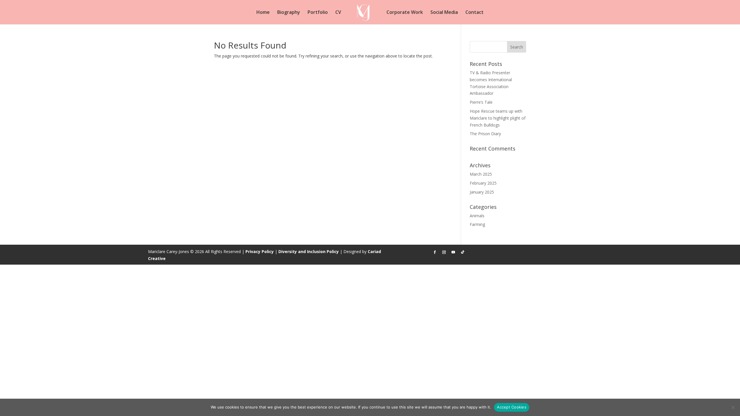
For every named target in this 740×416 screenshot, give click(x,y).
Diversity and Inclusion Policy (308, 251)
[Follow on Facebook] (434, 252)
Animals (477, 215)
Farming (477, 224)
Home (263, 12)
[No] (733, 407)
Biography (288, 12)
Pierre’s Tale (481, 102)
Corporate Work (404, 12)
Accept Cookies (511, 407)
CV (338, 12)
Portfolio (318, 12)
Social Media (444, 12)
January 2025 (482, 192)
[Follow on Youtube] (453, 252)
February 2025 (483, 183)
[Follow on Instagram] (444, 252)
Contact (474, 12)
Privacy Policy (259, 251)
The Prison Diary (485, 133)
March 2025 (481, 174)
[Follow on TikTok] (462, 252)
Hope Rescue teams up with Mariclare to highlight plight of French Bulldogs (498, 118)
